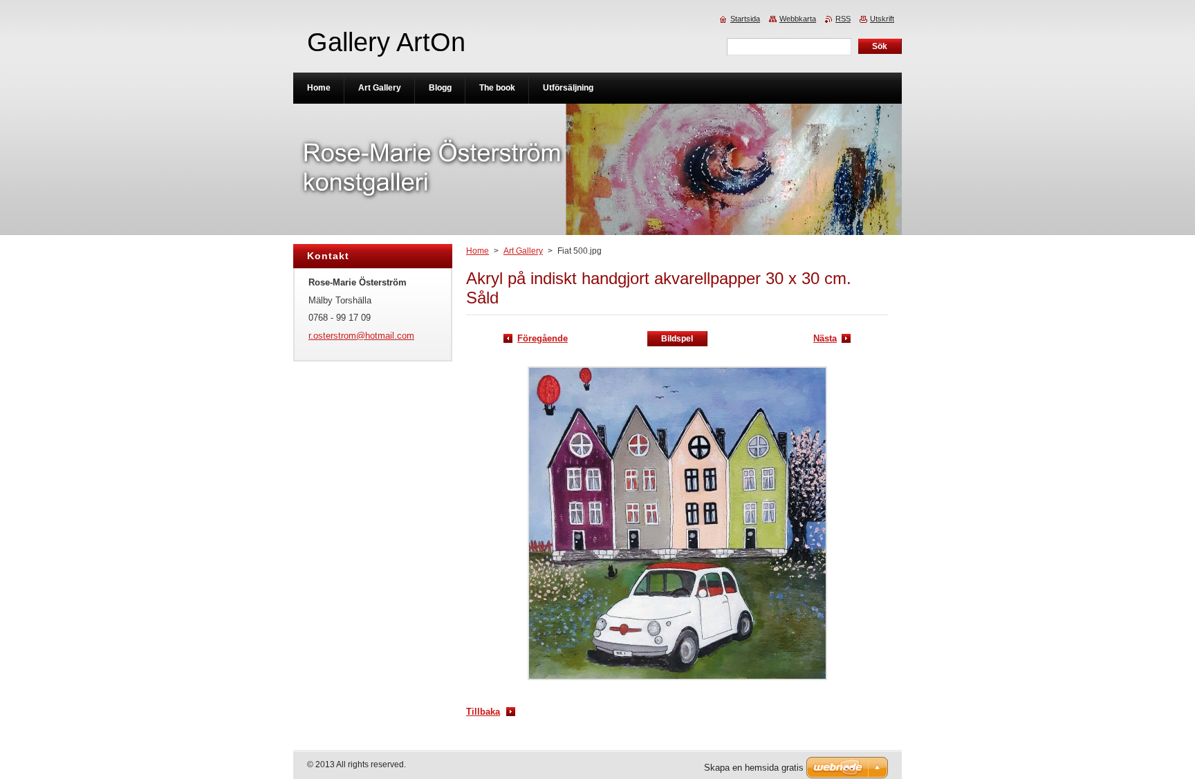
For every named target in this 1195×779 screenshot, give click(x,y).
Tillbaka (483, 711)
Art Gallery (523, 251)
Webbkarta (797, 19)
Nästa (825, 338)
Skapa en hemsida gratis (754, 767)
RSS (843, 19)
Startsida (745, 19)
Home (477, 251)
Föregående (542, 338)
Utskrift (882, 19)
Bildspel (677, 339)
